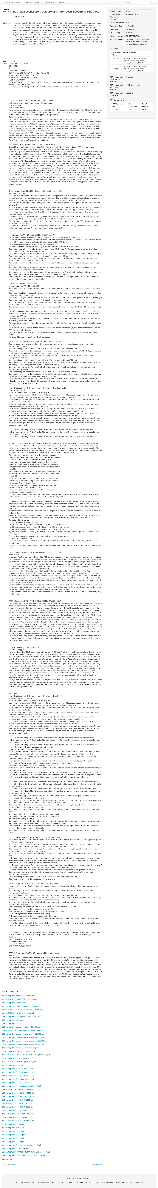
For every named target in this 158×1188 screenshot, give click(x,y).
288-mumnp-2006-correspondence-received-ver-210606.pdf (24, 1044)
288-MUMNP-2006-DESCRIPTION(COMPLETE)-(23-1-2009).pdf (26, 1055)
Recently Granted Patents (32, 2)
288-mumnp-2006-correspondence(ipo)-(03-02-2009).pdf (23, 1034)
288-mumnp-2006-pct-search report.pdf (16, 1148)
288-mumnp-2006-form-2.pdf (13, 1131)
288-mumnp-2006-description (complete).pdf (18, 1051)
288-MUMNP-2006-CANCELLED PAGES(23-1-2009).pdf (22, 1009)
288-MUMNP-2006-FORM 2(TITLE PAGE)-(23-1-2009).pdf (23, 1089)
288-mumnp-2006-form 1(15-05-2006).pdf (17, 1072)
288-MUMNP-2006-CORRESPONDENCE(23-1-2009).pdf (23, 1030)
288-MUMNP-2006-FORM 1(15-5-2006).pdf (18, 1075)
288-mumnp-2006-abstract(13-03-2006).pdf (18, 995)
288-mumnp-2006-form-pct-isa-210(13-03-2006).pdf (21, 1145)
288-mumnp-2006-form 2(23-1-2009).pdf (17, 1082)
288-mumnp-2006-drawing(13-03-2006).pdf (18, 1058)
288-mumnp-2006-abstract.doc (13, 1002)
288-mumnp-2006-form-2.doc (13, 1128)
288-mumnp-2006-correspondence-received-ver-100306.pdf (24, 1037)
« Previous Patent (8, 1165)
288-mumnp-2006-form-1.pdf (13, 1124)
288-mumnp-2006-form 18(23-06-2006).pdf (18, 1079)
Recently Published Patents (56, 2)
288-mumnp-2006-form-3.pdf (13, 1138)
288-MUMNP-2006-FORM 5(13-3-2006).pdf (18, 1121)
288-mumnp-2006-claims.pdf (12, 1023)
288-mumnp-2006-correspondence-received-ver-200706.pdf (24, 1041)
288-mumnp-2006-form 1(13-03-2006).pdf (17, 1068)
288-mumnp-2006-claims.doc (13, 1020)
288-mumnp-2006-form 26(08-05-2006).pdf (18, 1093)
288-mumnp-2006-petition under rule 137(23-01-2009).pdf (23, 1155)
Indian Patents (12, 2)
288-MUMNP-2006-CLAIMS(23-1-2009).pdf (18, 1013)
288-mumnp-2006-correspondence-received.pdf (20, 1048)
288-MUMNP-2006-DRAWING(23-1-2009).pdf (19, 1061)
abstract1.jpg (7, 1159)
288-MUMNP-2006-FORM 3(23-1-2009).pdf (18, 1114)
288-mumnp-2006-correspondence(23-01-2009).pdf (21, 1027)
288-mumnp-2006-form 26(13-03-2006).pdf (18, 1096)
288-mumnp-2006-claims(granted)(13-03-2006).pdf (21, 1016)
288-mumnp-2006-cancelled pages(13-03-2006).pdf (21, 1006)
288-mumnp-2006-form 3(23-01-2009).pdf (17, 1107)
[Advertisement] (53, 53)
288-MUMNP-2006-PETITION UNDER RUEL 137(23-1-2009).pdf (26, 1152)
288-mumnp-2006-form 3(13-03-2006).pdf (17, 1100)
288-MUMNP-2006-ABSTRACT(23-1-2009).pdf (19, 999)
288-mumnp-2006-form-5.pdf (13, 1141)
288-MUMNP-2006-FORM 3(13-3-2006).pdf (18, 1103)
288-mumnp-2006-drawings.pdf (13, 1065)
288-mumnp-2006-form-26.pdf (13, 1134)
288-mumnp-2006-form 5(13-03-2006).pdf (17, 1117)
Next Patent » (98, 1165)
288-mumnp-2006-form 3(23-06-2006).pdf (17, 1110)
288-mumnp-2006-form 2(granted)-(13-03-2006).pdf (21, 1086)
